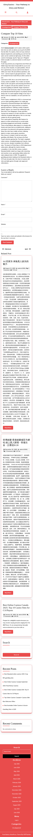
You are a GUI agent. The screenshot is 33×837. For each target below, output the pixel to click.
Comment (4, 177)
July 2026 (16, 764)
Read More (9, 428)
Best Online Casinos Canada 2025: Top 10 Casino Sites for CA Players (16, 607)
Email (3, 214)
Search (6, 642)
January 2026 (17, 786)
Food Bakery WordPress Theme (11, 834)
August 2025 (16, 805)
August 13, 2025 (10, 268)
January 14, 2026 (8, 37)
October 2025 (17, 797)
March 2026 (16, 779)
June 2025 (17, 812)
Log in (16, 820)
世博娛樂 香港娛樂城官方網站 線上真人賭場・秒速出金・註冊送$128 (16, 442)
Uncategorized (6, 27)
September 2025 (16, 801)
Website (3, 224)
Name (3, 204)
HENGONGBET (9, 48)
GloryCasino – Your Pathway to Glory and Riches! (15, 22)
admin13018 (20, 37)
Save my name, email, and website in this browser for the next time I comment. (16, 237)
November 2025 (16, 794)
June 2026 (17, 767)
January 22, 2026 (10, 614)
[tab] (5, 12)
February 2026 (16, 782)
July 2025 (16, 809)
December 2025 (16, 790)
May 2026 (17, 771)
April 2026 (17, 775)
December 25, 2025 (11, 449)
